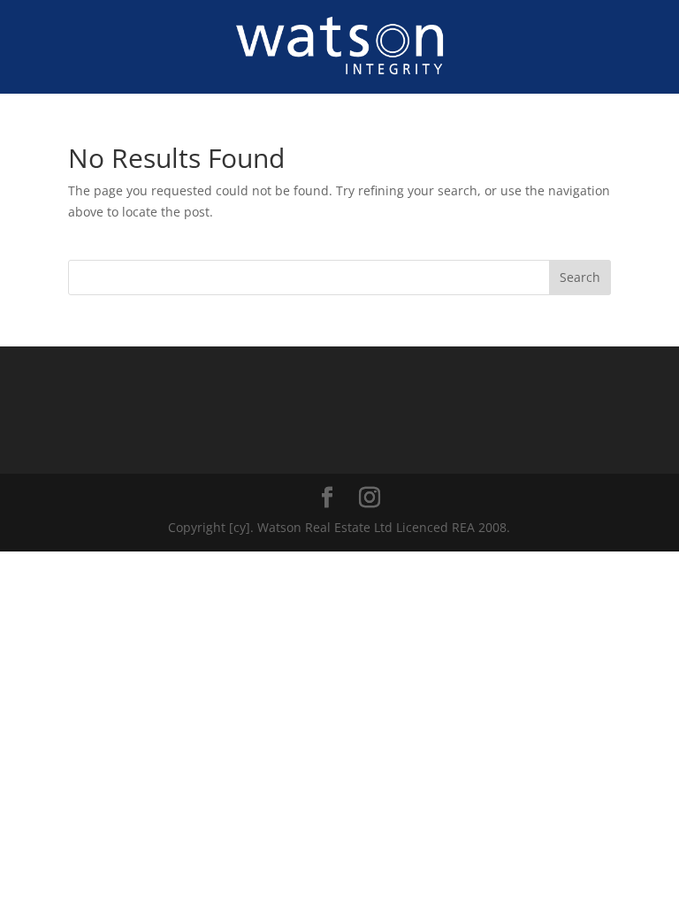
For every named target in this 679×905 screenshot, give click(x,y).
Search (580, 277)
